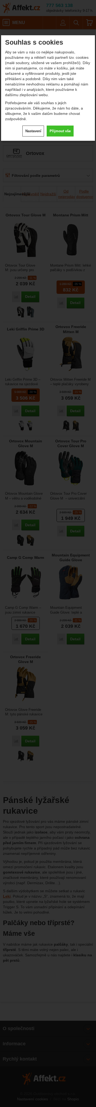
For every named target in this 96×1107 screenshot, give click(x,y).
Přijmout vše (60, 131)
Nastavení (33, 131)
